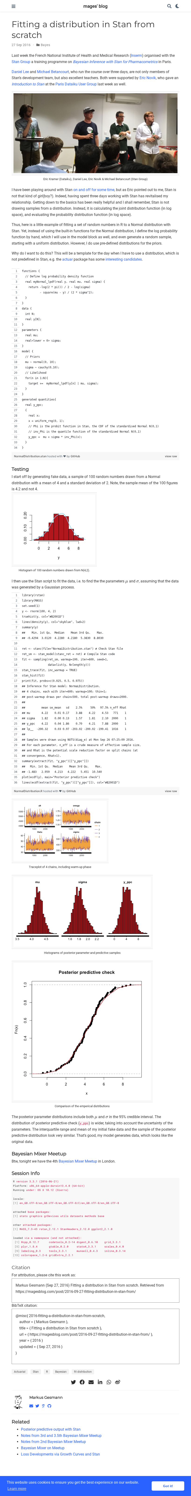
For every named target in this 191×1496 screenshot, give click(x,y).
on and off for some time (93, 190)
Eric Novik (148, 78)
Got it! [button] (168, 1486)
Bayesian (61, 1371)
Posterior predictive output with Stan (51, 1429)
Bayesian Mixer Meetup (78, 1161)
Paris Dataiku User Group (76, 84)
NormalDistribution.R (28, 791)
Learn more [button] (16, 1489)
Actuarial (19, 1371)
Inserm (136, 55)
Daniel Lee (20, 72)
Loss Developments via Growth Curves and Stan (60, 1454)
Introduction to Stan (28, 84)
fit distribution (83, 1371)
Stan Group (21, 62)
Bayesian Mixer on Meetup (43, 1448)
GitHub (75, 456)
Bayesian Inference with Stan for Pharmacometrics (115, 62)
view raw (171, 456)
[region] (95, 359)
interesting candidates (124, 259)
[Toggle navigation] (13, 6)
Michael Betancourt (53, 72)
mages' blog (95, 6)
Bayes (45, 45)
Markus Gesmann (46, 1397)
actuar (67, 259)
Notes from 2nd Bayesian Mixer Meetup (53, 1441)
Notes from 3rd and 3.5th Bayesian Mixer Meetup (61, 1435)
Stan (36, 1371)
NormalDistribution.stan (30, 456)
